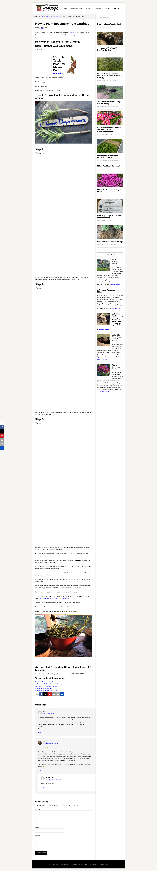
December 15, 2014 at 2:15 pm (53, 779)
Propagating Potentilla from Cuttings (46, 690)
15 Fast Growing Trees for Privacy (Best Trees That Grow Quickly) (109, 76)
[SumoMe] (62, 694)
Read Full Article (115, 284)
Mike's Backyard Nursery (47, 8)
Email (37, 835)
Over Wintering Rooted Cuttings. (110, 242)
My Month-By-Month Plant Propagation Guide (107, 156)
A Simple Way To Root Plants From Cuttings (48, 684)
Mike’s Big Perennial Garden (116, 262)
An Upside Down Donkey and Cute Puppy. (117, 338)
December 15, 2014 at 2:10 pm (50, 743)
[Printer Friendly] (54, 694)
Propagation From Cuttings (43, 688)
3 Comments (40, 28)
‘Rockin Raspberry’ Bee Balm (116, 367)
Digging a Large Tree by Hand (109, 24)
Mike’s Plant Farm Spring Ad (108, 166)
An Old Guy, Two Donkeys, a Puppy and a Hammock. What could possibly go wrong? (117, 320)
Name (37, 827)
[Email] (58, 694)
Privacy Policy (83, 864)
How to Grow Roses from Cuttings (46, 686)
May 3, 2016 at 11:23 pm (49, 713)
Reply (39, 732)
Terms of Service (103, 864)
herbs (72, 33)
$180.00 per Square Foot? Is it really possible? (109, 217)
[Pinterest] (50, 694)
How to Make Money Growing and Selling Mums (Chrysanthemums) (109, 129)
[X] (45, 694)
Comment (38, 809)
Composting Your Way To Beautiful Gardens (107, 49)
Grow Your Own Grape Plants (44, 682)
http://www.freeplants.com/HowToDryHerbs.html (54, 598)
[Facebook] (41, 694)
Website (37, 844)
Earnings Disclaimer (93, 864)
